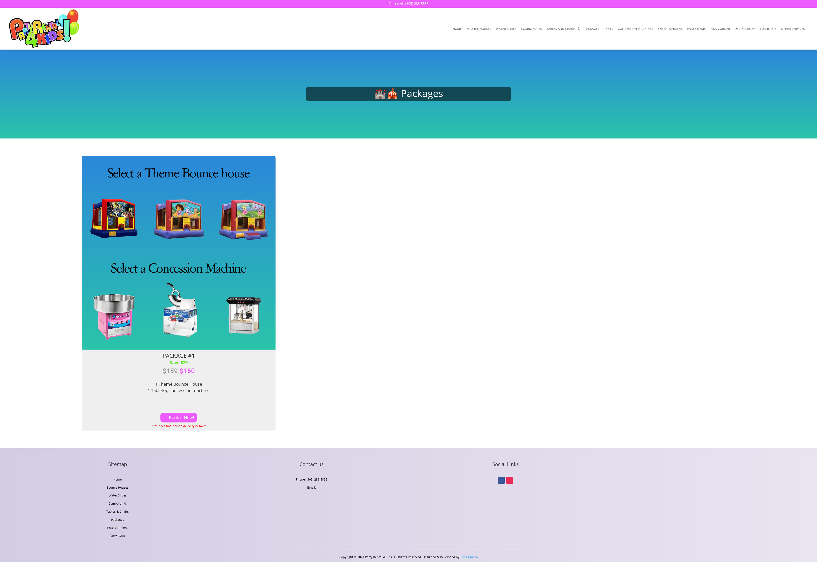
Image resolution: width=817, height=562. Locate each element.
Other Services (793, 29)
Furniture (768, 29)
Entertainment (117, 528)
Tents (608, 29)
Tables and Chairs (561, 29)
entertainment (670, 29)
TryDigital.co (469, 557)
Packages (591, 29)
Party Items (696, 29)
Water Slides (506, 29)
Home (457, 29)
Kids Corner (720, 29)
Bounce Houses (478, 29)
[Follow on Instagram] (509, 480)
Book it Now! (181, 417)
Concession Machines (635, 29)
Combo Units (531, 29)
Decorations (745, 29)
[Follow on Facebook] (501, 480)
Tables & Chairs (117, 511)
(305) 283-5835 (416, 3)
